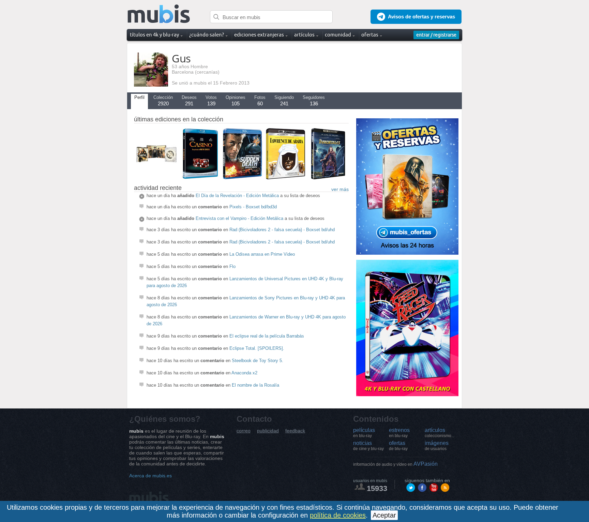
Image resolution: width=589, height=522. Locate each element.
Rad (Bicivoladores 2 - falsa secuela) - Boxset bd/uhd (282, 229)
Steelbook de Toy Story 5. (257, 360)
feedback (295, 430)
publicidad (268, 430)
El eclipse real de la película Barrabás (266, 336)
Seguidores (314, 100)
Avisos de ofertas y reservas (421, 16)
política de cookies (338, 515)
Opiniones (235, 100)
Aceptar (384, 515)
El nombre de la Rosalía (255, 385)
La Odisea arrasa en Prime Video (262, 254)
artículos (439, 432)
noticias (368, 445)
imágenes (437, 445)
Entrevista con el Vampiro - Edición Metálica (239, 218)
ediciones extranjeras (259, 35)
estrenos (399, 432)
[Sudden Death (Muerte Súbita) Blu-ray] (242, 177)
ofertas (398, 445)
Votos (211, 100)
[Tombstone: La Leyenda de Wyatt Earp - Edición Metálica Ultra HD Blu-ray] (156, 177)
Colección (163, 100)
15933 (377, 488)
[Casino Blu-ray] (199, 177)
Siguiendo (284, 100)
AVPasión (395, 464)
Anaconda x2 (244, 372)
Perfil (139, 97)
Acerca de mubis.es (150, 475)
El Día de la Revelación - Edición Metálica (237, 195)
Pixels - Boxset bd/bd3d (253, 206)
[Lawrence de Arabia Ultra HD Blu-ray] (285, 177)
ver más (340, 189)
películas (364, 432)
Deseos (189, 100)
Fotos (260, 100)
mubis (159, 14)
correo (244, 430)
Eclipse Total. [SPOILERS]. (256, 348)
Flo (232, 266)
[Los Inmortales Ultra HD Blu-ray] (328, 177)
